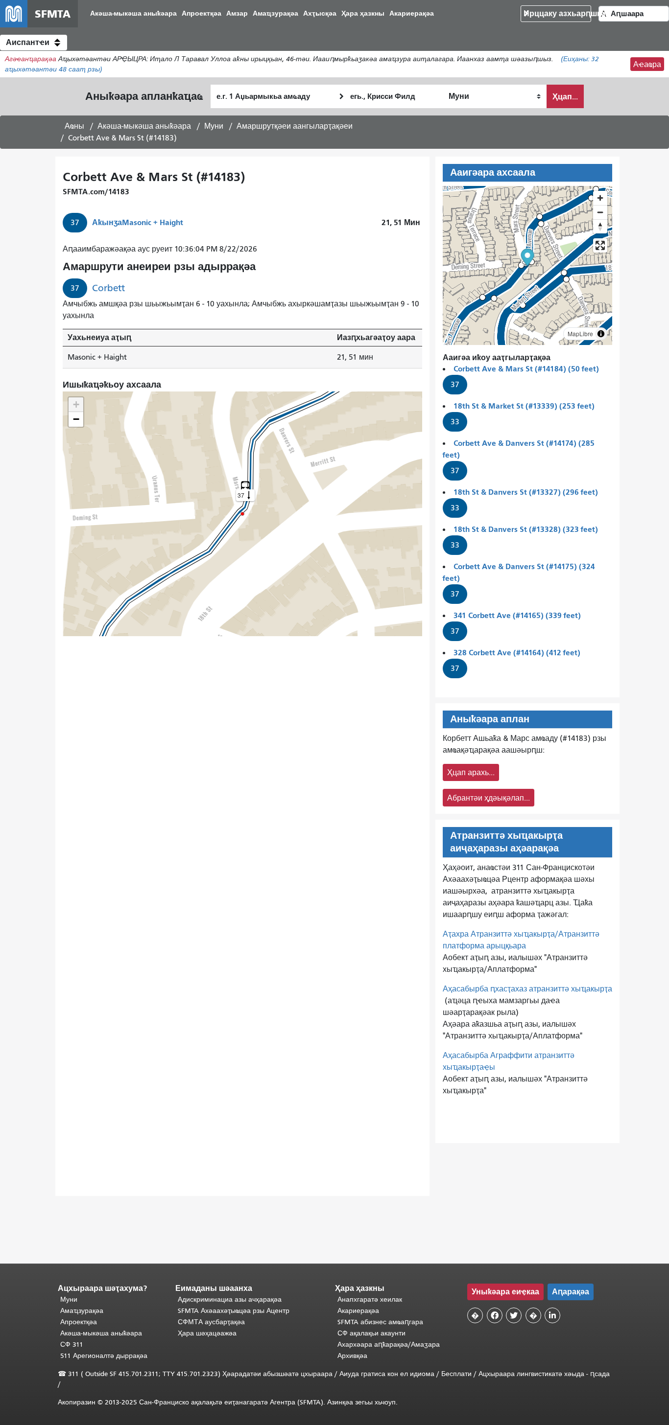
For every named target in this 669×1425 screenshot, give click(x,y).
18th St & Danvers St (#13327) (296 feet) (526, 492)
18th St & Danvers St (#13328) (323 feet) (526, 529)
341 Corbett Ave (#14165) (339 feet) (517, 615)
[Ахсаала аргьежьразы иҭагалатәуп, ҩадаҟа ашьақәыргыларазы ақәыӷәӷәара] (600, 226)
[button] (33, 42)
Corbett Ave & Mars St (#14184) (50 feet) (526, 368)
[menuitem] (133, 14)
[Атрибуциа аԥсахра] (601, 334)
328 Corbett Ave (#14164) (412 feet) (517, 652)
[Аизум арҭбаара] (600, 198)
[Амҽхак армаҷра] (600, 212)
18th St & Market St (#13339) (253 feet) (524, 406)
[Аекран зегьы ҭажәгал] (600, 245)
